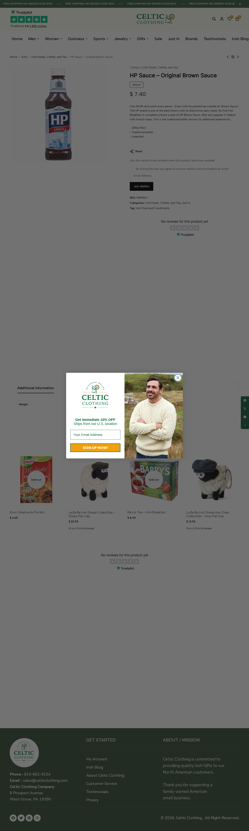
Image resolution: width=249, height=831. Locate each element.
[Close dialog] (177, 377)
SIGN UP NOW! (95, 447)
